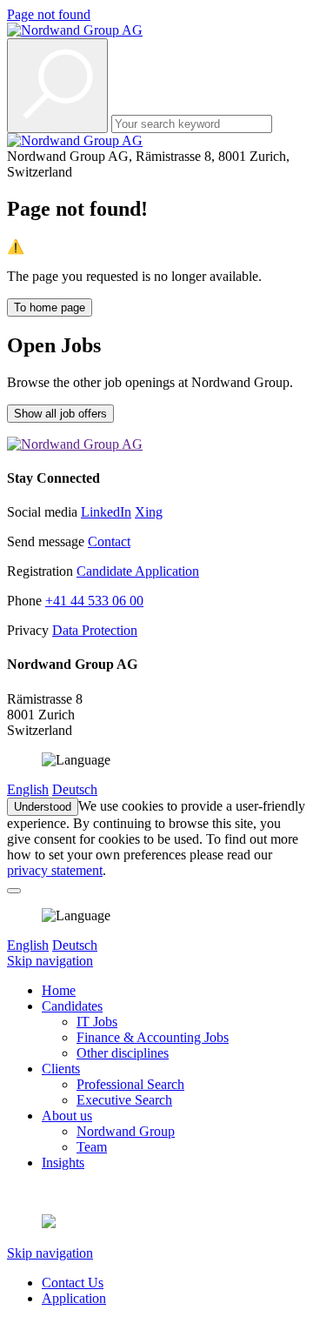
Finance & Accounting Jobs (153, 1037)
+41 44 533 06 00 (94, 600)
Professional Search (130, 1084)
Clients (61, 1068)
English (28, 789)
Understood (42, 806)
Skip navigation (50, 960)
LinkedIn (106, 511)
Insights (63, 1162)
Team (92, 1146)
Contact (109, 541)
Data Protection (94, 630)
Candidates (72, 1006)
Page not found (48, 14)
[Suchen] (57, 85)
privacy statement (55, 870)
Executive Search (124, 1099)
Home (59, 990)
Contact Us (72, 1282)
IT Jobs (97, 1021)
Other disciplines (123, 1053)
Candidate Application (138, 571)
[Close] (14, 890)
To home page (49, 307)
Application (74, 1298)
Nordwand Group (126, 1131)
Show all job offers (60, 413)
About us (67, 1115)
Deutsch (74, 789)
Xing (149, 511)
